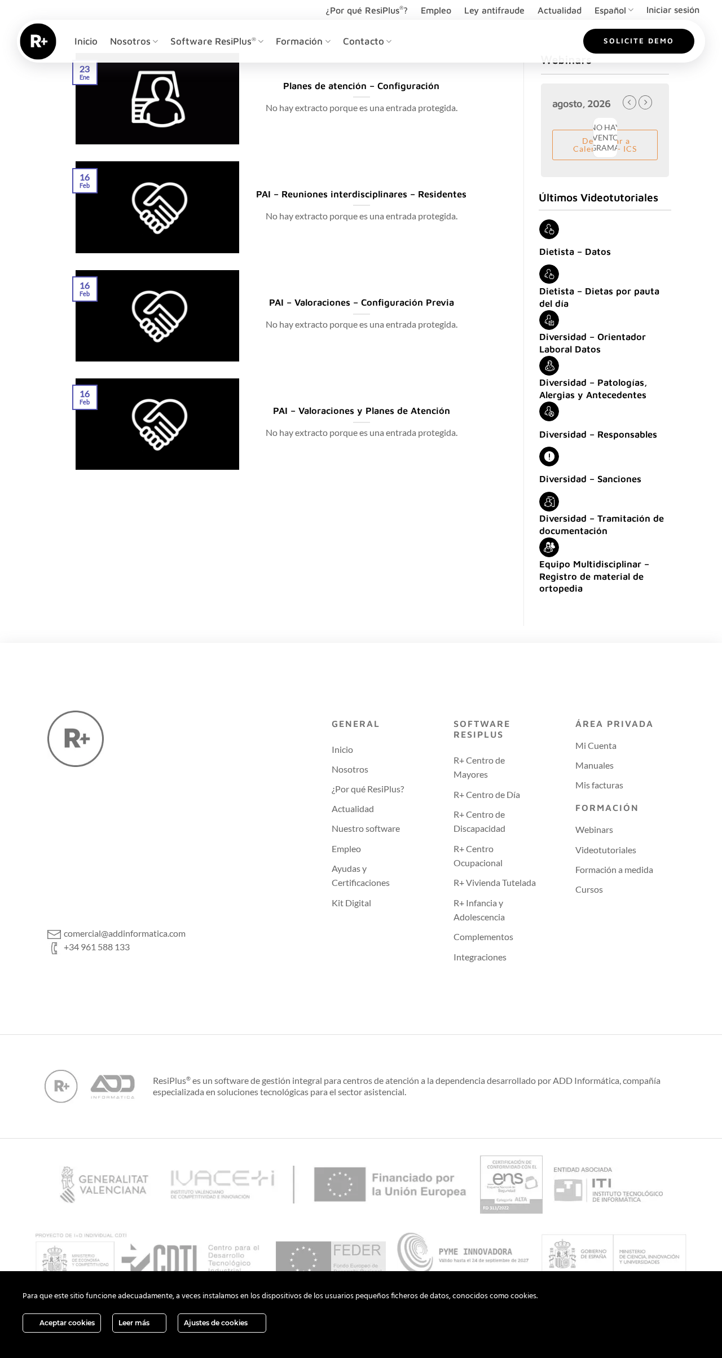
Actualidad (560, 10)
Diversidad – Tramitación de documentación (601, 524)
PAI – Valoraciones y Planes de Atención (361, 410)
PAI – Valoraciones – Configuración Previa (361, 302)
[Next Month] (645, 102)
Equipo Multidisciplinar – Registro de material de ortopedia (594, 575)
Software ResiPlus (213, 41)
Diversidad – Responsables (598, 434)
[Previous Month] (629, 102)
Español (610, 10)
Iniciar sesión (672, 10)
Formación (299, 41)
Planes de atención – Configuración (361, 85)
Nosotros (130, 41)
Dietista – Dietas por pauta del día (599, 296)
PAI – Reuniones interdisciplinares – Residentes (361, 193)
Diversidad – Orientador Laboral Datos (592, 342)
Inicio (86, 41)
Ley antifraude (494, 10)
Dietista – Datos (575, 251)
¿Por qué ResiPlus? (366, 10)
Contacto (363, 41)
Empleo (436, 10)
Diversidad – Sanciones (590, 478)
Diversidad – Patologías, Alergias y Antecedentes (593, 388)
